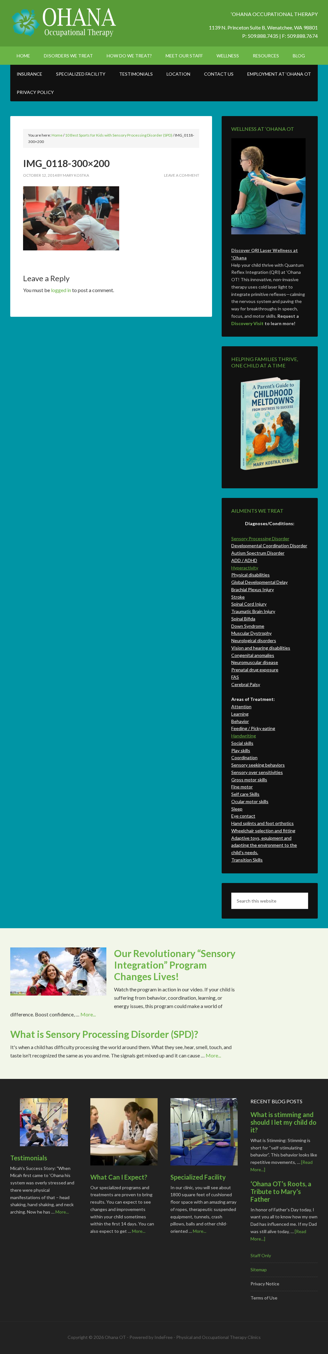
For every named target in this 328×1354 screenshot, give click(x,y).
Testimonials (28, 1158)
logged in (61, 290)
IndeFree (163, 1337)
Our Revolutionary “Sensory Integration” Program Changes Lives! (174, 964)
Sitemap (258, 1269)
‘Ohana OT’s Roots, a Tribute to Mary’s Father (280, 1191)
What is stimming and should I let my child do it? (283, 1122)
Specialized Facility (198, 1177)
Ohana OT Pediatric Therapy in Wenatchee (64, 22)
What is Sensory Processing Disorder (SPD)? (104, 1034)
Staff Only (260, 1255)
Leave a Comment (181, 175)
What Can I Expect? (118, 1177)
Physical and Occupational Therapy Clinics (218, 1337)
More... (88, 1014)
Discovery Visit (247, 323)
